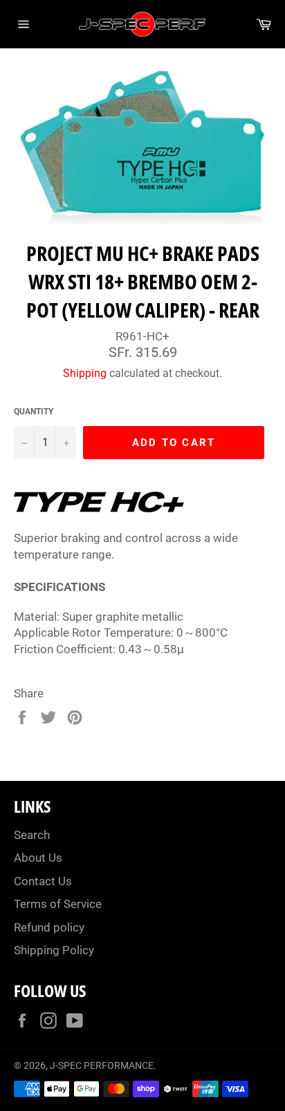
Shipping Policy (54, 950)
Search (32, 835)
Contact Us (43, 881)
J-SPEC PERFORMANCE (102, 1065)
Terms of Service (58, 904)
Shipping (85, 373)
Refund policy (49, 927)
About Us (38, 857)
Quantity (33, 411)
